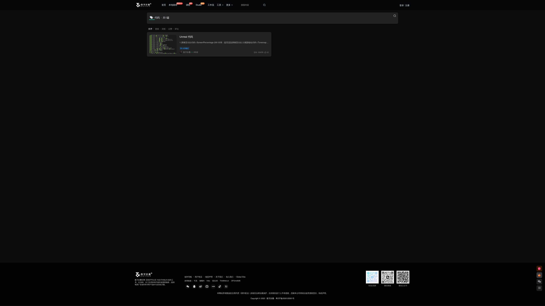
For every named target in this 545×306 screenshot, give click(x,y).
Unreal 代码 (186, 36)
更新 (157, 28)
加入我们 (229, 276)
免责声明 (209, 276)
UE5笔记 (186, 48)
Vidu (208, 281)
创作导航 (188, 276)
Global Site (240, 276)
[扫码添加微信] (539, 281)
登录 (402, 5)
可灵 (195, 281)
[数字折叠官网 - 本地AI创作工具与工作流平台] (144, 274)
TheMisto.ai (224, 281)
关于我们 (219, 276)
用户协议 (198, 276)
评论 (177, 28)
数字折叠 (270, 298)
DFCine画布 (235, 281)
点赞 (170, 28)
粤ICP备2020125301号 (285, 298)
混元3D (215, 281)
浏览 (164, 28)
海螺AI (201, 281)
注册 (407, 5)
